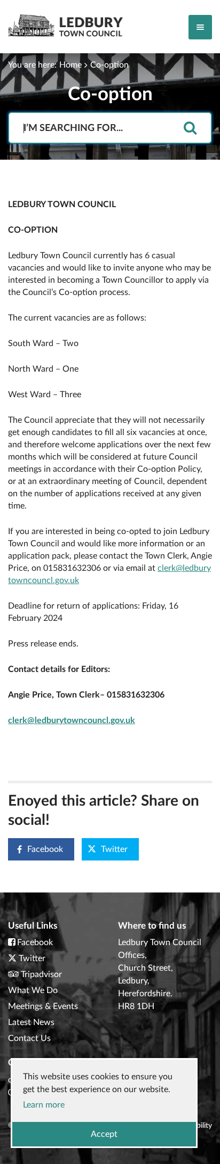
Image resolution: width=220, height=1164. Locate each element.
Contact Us (29, 1038)
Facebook (45, 849)
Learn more (44, 1105)
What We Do (33, 990)
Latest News (31, 1022)
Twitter (114, 849)
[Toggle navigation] (200, 27)
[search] (190, 129)
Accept (104, 1134)
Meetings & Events (43, 1006)
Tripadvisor (41, 974)
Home (70, 65)
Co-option (109, 65)
